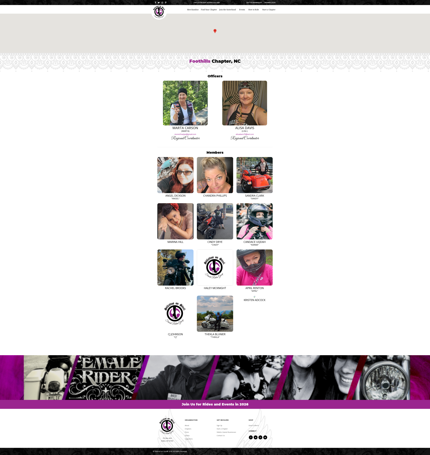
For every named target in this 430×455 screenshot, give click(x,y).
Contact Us (221, 435)
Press (187, 432)
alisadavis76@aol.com (245, 134)
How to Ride (253, 9)
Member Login (269, 3)
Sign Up (219, 425)
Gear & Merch (254, 425)
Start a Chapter (268, 9)
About (187, 425)
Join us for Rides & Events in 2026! (207, 3)
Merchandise (193, 9)
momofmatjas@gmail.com (185, 134)
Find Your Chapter (209, 9)
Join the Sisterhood (227, 9)
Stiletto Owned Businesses (226, 432)
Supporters (189, 439)
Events (242, 9)
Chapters (188, 429)
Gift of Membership (254, 3)
